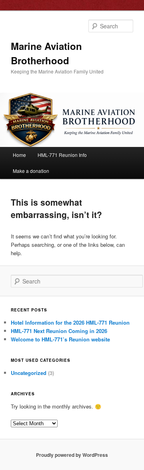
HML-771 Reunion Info (62, 154)
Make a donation (31, 170)
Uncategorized (28, 373)
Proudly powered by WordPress (72, 454)
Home (19, 154)
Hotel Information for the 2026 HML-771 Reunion (70, 322)
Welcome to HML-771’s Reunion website (60, 339)
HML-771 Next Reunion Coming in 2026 (59, 331)
